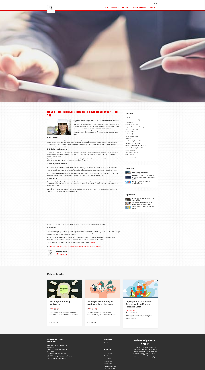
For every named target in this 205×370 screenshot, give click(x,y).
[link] (128, 172)
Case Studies (128, 122)
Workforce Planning (130, 157)
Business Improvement (131, 120)
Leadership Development (76, 246)
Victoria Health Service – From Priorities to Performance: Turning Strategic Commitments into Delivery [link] (143, 177)
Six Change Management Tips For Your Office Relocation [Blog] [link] (143, 199)
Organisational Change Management (135, 145)
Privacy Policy (108, 363)
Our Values (107, 358)
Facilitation (128, 134)
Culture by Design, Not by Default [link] (140, 173)
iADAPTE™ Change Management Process (59, 356)
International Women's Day (63, 246)
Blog (126, 117)
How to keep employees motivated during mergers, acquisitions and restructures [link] (142, 203)
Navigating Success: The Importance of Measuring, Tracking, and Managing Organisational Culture (139, 304)
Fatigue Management (131, 136)
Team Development (130, 152)
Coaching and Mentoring (131, 124)
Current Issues (129, 131)
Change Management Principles (56, 353)
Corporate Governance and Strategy (134, 127)
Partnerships (108, 361)
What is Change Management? (56, 358)
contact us (92, 242)
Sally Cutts (86, 246)
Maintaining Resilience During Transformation (59, 302)
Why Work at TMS (109, 369)
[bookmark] (51, 9)
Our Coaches (108, 353)
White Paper (128, 154)
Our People (107, 356)
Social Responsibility (110, 366)
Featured (52, 246)
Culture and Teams (130, 129)
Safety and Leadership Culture (133, 147)
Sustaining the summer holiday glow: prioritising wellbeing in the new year (100, 302)
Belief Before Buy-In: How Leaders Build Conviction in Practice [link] (141, 182)
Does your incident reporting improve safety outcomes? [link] (143, 207)
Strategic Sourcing (130, 150)
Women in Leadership (95, 246)
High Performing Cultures (132, 141)
